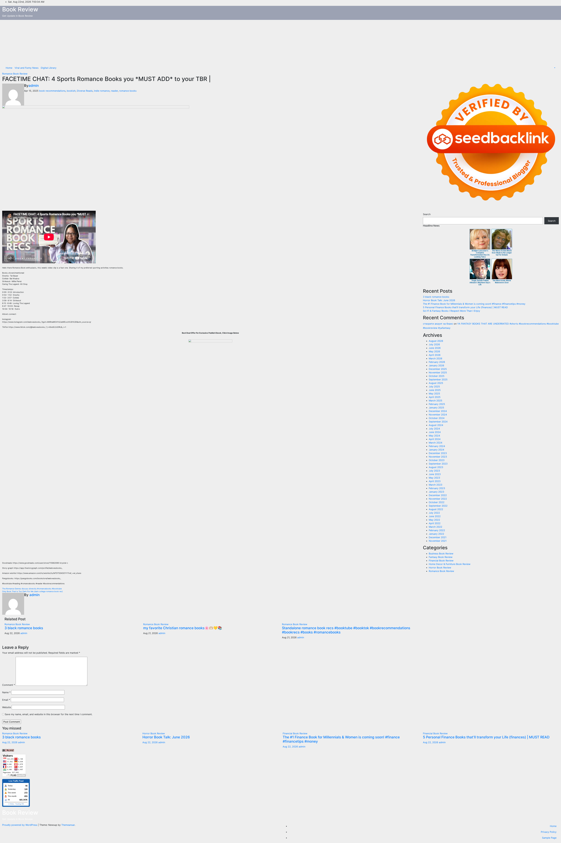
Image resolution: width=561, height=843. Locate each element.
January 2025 (436, 407)
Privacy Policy (548, 831)
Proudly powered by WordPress (20, 824)
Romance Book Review (14, 73)
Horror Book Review (440, 567)
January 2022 (436, 533)
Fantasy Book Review (440, 557)
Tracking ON (19, 804)
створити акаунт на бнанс (438, 323)
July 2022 (434, 512)
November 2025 (438, 372)
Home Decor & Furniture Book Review (449, 564)
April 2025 (434, 397)
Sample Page (549, 837)
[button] (554, 67)
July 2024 (434, 428)
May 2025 (434, 393)
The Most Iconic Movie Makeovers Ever (502, 282)
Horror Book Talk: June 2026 (439, 300)
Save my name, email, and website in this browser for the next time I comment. (48, 714)
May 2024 (434, 435)
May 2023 (434, 477)
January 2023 (436, 491)
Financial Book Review (441, 560)
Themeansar (68, 824)
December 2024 (438, 411)
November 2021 (437, 540)
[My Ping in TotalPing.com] (8, 750)
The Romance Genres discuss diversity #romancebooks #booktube (32, 589)
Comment (8, 684)
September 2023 (438, 463)
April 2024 (434, 439)
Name (6, 692)
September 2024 (438, 421)
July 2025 (434, 386)
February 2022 (437, 530)
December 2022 (438, 495)
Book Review (20, 9)
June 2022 (435, 516)
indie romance (102, 90)
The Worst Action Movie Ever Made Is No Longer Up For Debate (502, 253)
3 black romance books (24, 628)
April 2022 (434, 523)
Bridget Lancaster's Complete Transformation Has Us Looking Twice (480, 254)
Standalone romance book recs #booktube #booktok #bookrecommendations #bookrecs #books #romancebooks (346, 630)
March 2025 (435, 400)
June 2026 (435, 347)
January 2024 (436, 449)
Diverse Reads (85, 90)
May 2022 (434, 519)
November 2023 (438, 456)
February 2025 (437, 404)
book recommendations (52, 90)
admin (33, 85)
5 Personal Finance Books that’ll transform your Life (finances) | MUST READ (465, 307)
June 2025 (435, 390)
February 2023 (437, 488)
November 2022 (438, 498)
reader (114, 90)
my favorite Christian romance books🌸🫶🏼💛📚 (182, 628)
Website (6, 707)
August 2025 (436, 383)
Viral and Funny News (26, 67)
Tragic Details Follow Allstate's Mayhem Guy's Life (480, 283)
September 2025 (438, 379)
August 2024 (436, 425)
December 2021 (437, 537)
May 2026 (434, 351)
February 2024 (437, 446)
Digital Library (48, 67)
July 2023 (434, 470)
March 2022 (435, 526)
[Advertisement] (280, 41)
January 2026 (436, 365)
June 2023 (435, 474)
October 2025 (436, 376)
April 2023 (434, 481)
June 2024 (435, 432)
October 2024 (436, 418)
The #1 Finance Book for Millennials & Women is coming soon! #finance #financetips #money (474, 303)
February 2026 (437, 361)
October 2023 (436, 460)
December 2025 (438, 369)
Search (427, 214)
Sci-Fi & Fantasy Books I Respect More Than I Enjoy (451, 310)
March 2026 (435, 358)
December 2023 (438, 453)
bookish (71, 90)
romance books (127, 90)
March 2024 (435, 442)
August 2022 (436, 509)
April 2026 (434, 354)
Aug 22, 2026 (9, 742)
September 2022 (438, 505)
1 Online (11, 804)
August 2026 (436, 340)
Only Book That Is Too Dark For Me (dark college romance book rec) (32, 591)
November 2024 (438, 414)
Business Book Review (441, 553)
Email (6, 699)
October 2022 (436, 502)
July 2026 (434, 344)
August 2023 (436, 467)
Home (9, 67)
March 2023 (435, 484)
